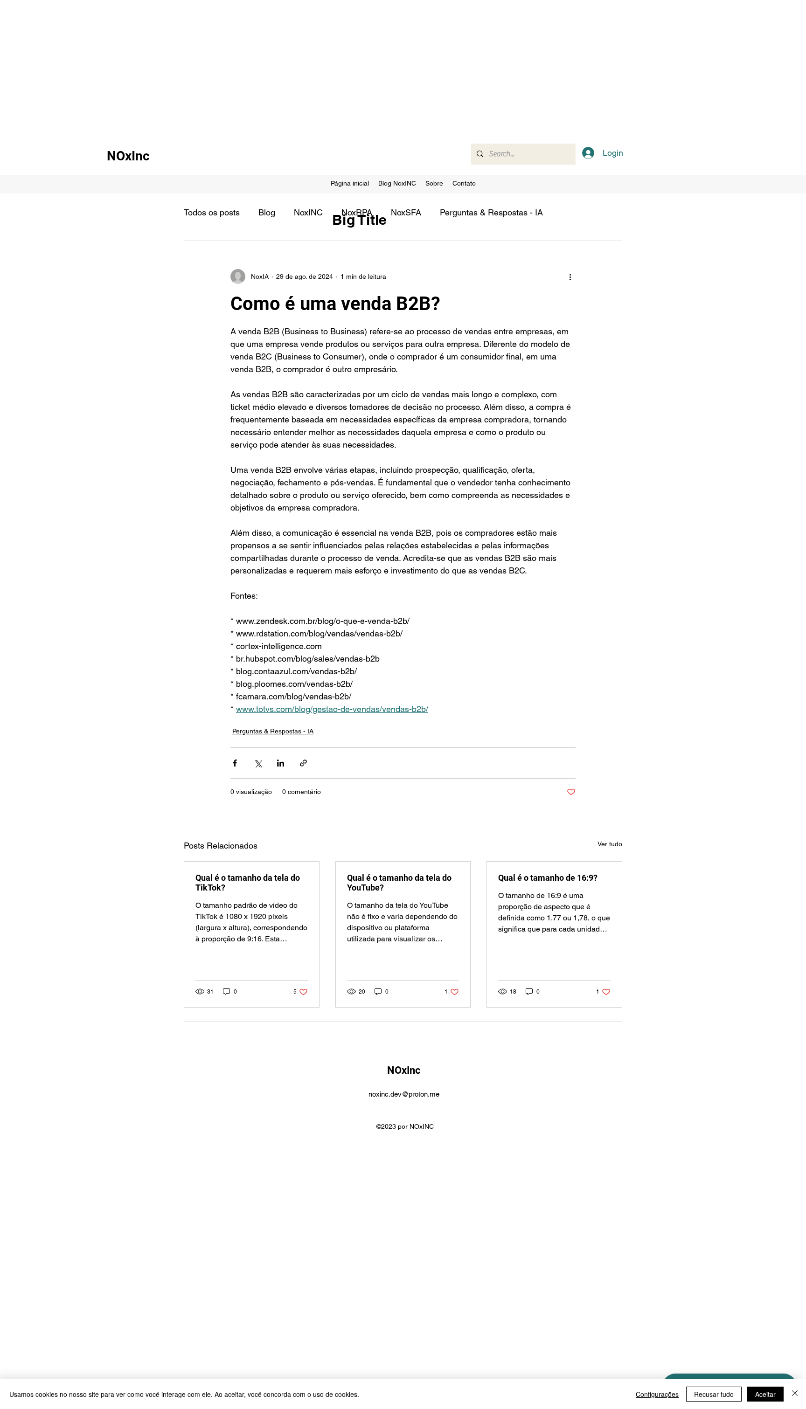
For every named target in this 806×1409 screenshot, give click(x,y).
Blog (266, 212)
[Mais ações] (570, 276)
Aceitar (765, 1394)
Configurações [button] (657, 1394)
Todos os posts (212, 212)
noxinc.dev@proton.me (403, 1094)
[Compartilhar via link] (303, 763)
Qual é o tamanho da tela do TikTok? (247, 882)
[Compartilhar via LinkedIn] (280, 763)
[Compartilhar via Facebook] (234, 763)
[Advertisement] (280, 65)
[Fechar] (794, 1394)
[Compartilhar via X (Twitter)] (257, 763)
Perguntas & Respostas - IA (491, 212)
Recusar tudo (714, 1394)
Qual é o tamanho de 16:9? (548, 878)
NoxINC (308, 212)
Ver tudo (610, 844)
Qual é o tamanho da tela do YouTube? (399, 882)
